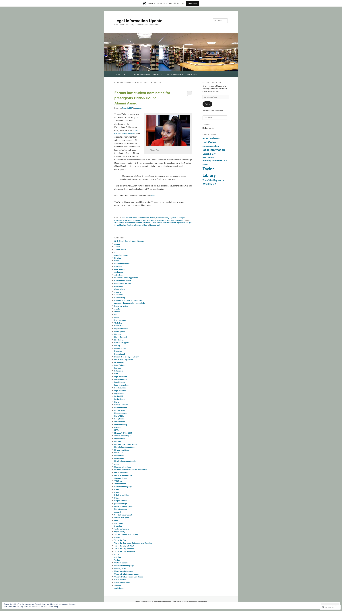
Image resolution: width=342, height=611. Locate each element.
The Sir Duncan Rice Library (126, 534)
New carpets (119, 455)
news (116, 464)
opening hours (210, 160)
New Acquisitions (121, 450)
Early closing (119, 297)
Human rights (120, 348)
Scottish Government (123, 514)
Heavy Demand (120, 337)
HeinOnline (209, 142)
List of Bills (119, 416)
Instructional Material (175, 74)
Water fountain (120, 579)
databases (214, 138)
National (117, 441)
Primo (116, 489)
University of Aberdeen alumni (144, 220)
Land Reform (119, 365)
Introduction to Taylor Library (126, 356)
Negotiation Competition (124, 447)
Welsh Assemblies (122, 582)
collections (118, 275)
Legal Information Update (138, 20)
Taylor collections (121, 529)
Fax (115, 314)
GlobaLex (118, 323)
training (117, 557)
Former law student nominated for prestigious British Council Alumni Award (142, 98)
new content (119, 458)
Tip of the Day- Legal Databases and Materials (133, 543)
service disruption (121, 517)
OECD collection (121, 472)
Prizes (117, 498)
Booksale (118, 266)
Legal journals (120, 387)
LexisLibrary (209, 153)
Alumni (152, 218)
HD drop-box (119, 331)
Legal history (119, 382)
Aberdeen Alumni (149, 222)
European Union (121, 306)
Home (117, 74)
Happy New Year (121, 328)
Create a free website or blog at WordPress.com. (153, 601)
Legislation (119, 393)
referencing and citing (123, 506)
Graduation (119, 325)
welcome (221, 180)
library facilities (120, 407)
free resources (120, 320)
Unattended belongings (124, 565)
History (117, 345)
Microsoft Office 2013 (123, 433)
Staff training (119, 523)
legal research (120, 390)
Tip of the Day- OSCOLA (124, 545)
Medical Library (120, 424)
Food (116, 317)
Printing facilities (121, 495)
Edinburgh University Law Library (128, 300)
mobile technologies (122, 435)
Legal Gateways (120, 379)
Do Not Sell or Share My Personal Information (190, 601)
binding (117, 258)
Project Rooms (120, 500)
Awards (159, 222)
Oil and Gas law (120, 225)
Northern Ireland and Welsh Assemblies (130, 469)
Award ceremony (162, 218)
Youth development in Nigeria (138, 225)
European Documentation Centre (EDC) (148, 74)
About (126, 74)
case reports (119, 269)
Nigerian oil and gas (177, 218)
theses (117, 537)
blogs (116, 260)
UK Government (120, 562)
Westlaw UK (209, 184)
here (153, 195)
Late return (118, 370)
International (119, 354)
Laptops (117, 368)
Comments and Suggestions (126, 277)
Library (117, 402)
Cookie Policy (53, 606)
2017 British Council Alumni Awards (135, 218)
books (205, 138)
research (117, 512)
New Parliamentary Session (125, 461)
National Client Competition (125, 444)
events (117, 309)
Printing (205, 164)
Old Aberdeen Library (123, 475)
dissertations (119, 289)
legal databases (120, 376)
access (117, 244)
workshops (118, 588)
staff (116, 520)
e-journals (118, 294)
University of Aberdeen (123, 220)
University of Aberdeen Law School (170, 220)
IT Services (119, 362)
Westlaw (117, 585)
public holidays (120, 503)
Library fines (119, 410)
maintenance (119, 421)
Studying (118, 526)
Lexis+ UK (118, 396)
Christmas (118, 272)
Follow (207, 104)
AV (115, 252)
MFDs (116, 430)
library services (209, 157)
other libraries (120, 483)
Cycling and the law (122, 283)
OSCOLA (222, 160)
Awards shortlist (169, 222)
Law (217, 145)
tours (116, 554)
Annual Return (120, 249)
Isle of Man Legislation (123, 359)
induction (118, 351)
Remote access (120, 509)
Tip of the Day (210, 180)
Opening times (120, 478)
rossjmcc (139, 108)
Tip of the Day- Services (124, 548)
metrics (117, 427)
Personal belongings (123, 486)
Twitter (117, 560)
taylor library (119, 531)
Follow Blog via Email (213, 83)
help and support (209, 146)
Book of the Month (122, 263)
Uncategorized (120, 568)
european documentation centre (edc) (129, 303)
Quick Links (192, 74)
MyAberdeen (119, 438)
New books (118, 452)
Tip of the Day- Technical (124, 551)
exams (117, 311)
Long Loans (119, 418)
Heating (117, 334)
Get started (192, 3)
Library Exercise (121, 404)
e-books (117, 292)
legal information (214, 150)
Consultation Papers (122, 280)
